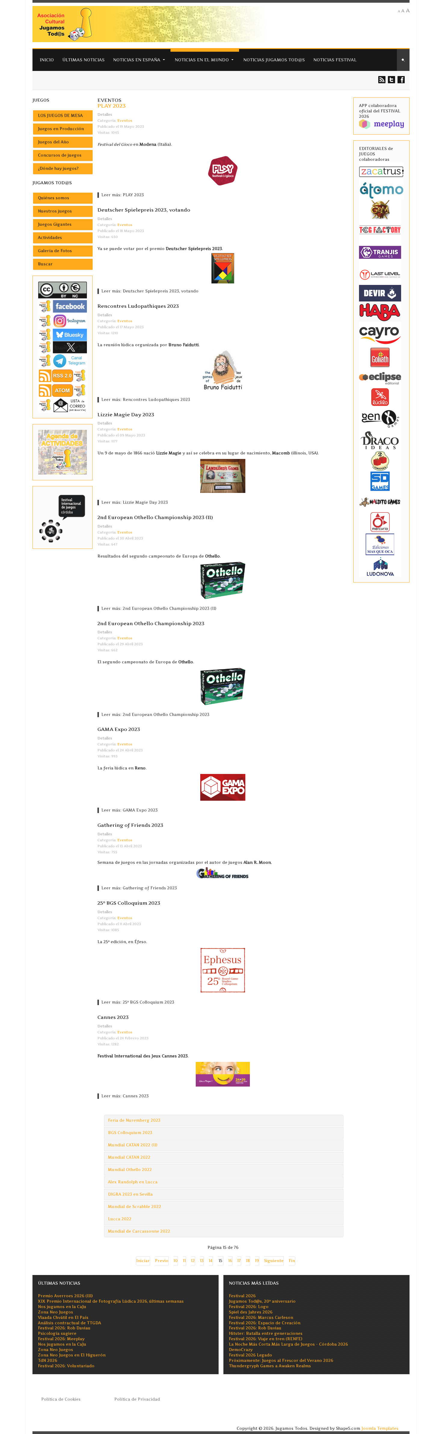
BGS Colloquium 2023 (130, 1132)
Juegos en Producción (61, 129)
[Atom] (62, 390)
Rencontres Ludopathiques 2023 (138, 306)
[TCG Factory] (380, 229)
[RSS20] (62, 375)
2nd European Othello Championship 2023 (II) (155, 517)
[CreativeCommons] (62, 290)
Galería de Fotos (55, 251)
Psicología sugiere (57, 1333)
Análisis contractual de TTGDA (69, 1323)
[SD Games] (380, 481)
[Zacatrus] (381, 171)
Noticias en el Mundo (202, 59)
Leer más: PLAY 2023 (122, 195)
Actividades (50, 237)
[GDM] (380, 209)
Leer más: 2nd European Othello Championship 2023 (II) (158, 608)
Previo (161, 1260)
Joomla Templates (379, 1428)
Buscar (45, 264)
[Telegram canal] (62, 360)
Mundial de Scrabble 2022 (134, 1206)
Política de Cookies (61, 1399)
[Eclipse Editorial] (380, 377)
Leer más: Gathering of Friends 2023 (139, 888)
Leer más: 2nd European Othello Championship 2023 (155, 714)
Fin (292, 1260)
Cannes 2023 (113, 1017)
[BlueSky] (62, 334)
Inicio (47, 59)
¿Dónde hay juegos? (58, 168)
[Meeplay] (381, 123)
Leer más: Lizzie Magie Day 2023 (134, 502)
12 (193, 1260)
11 (184, 1260)
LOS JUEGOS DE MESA (60, 115)
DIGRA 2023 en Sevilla (130, 1194)
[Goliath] (380, 357)
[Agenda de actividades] (62, 452)
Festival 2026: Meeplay (61, 1339)
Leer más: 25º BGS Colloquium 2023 (137, 1002)
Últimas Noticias (83, 59)
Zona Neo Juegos (55, 1312)
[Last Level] (380, 274)
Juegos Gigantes (55, 224)
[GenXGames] (380, 417)
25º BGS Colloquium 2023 (128, 903)
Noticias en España (136, 59)
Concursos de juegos (59, 155)
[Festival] (62, 517)
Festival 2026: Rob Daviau (64, 1328)
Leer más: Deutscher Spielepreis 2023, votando (149, 291)
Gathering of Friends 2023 (130, 825)
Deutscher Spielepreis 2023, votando (143, 210)
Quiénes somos (53, 198)
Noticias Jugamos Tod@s (274, 59)
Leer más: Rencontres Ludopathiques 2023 (145, 399)
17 (239, 1260)
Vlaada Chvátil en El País (63, 1317)
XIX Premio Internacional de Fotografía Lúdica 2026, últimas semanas (111, 1301)
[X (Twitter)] (62, 347)
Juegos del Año (53, 142)
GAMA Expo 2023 (118, 729)
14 (211, 1260)
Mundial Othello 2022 (130, 1169)
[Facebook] (62, 306)
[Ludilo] (380, 396)
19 (257, 1260)
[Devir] (380, 293)
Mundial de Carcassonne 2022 (139, 1231)
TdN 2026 (47, 1360)
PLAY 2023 (111, 105)
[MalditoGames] (380, 501)
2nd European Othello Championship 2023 (150, 623)
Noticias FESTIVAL (335, 59)
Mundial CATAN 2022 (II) (132, 1145)
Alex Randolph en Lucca (133, 1182)
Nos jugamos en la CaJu (62, 1306)
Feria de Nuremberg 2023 (134, 1120)
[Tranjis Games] (380, 251)
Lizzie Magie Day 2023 (125, 414)
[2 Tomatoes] (380, 460)
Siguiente (274, 1260)
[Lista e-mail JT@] (62, 405)
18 (248, 1260)
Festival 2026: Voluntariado (66, 1366)
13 (202, 1260)
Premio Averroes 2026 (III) (65, 1296)
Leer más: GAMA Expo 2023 (129, 810)
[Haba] (380, 311)
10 (175, 1260)
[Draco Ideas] (380, 440)
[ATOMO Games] (381, 190)
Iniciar (143, 1260)
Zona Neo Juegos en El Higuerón (72, 1355)
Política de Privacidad (137, 1399)
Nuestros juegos (55, 211)
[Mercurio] (380, 521)
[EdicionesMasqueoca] (380, 544)
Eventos (124, 120)
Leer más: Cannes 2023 (125, 1096)
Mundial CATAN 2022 (129, 1157)
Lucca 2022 (119, 1219)
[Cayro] (380, 334)
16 (230, 1260)
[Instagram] (62, 321)
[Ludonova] (380, 566)
